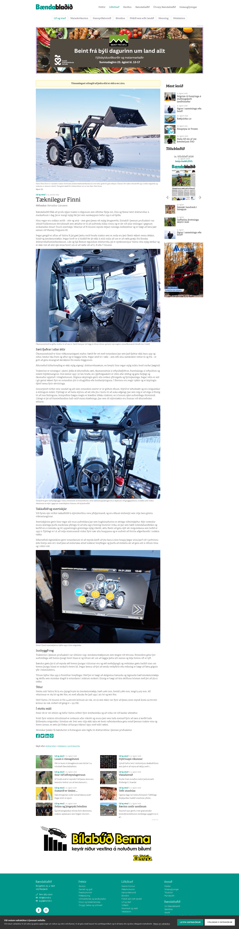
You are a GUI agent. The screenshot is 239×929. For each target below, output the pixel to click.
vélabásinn (62, 746)
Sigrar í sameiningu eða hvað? (189, 110)
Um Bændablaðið (172, 906)
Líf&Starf (114, 7)
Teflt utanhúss (127, 790)
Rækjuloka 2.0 (184, 118)
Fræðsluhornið (85, 892)
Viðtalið (125, 905)
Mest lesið (174, 86)
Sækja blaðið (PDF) (184, 161)
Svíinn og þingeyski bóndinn (70, 806)
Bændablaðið (142, 7)
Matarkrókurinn (79, 18)
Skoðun (127, 7)
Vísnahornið (126, 775)
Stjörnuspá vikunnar (131, 759)
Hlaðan (167, 886)
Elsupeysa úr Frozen (187, 128)
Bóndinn (120, 18)
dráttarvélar (50, 746)
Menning (163, 18)
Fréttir (101, 7)
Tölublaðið (175, 148)
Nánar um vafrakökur (161, 924)
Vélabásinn (179, 18)
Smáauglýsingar (188, 7)
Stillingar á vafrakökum (219, 922)
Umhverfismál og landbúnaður (92, 899)
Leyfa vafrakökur (190, 922)
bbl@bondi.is (44, 898)
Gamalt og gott (85, 889)
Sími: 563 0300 (45, 894)
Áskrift (167, 912)
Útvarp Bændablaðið (164, 7)
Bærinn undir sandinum (132, 806)
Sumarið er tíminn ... (66, 790)
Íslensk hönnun (128, 886)
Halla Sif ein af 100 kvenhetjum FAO (186, 140)
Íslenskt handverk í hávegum (187, 208)
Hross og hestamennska (89, 902)
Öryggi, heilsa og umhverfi (90, 905)
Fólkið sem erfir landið (142, 18)
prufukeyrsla (74, 746)
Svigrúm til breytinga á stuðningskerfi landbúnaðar (189, 99)
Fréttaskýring (84, 896)
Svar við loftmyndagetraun (69, 775)
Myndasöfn (169, 896)
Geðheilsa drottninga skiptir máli (188, 220)
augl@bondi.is (45, 901)
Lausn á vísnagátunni (66, 759)
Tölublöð (168, 892)
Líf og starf (60, 18)
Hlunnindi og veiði (130, 908)
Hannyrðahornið (102, 18)
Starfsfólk (168, 909)
